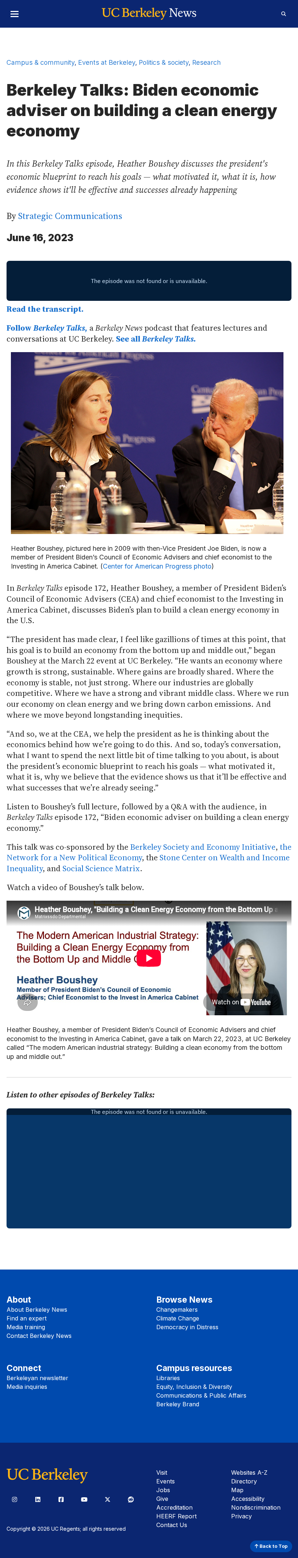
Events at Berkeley (106, 62)
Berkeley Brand (177, 1404)
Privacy (241, 1516)
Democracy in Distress (187, 1327)
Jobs (163, 1490)
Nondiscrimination (256, 1507)
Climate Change (177, 1318)
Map (237, 1490)
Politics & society (164, 62)
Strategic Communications (70, 216)
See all (156, 338)
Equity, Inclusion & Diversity (194, 1386)
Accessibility (248, 1498)
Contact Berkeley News (39, 1335)
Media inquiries (27, 1386)
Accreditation (174, 1507)
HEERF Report (176, 1516)
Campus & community (40, 62)
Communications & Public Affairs (201, 1395)
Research (206, 62)
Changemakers (177, 1309)
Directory (244, 1481)
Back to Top (272, 1546)
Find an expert (27, 1318)
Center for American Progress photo (157, 566)
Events (165, 1481)
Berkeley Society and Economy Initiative (202, 846)
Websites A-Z (249, 1472)
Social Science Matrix (101, 868)
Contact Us (171, 1525)
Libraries (168, 1378)
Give (162, 1498)
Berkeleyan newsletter (37, 1378)
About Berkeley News (37, 1309)
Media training (26, 1327)
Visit (161, 1472)
